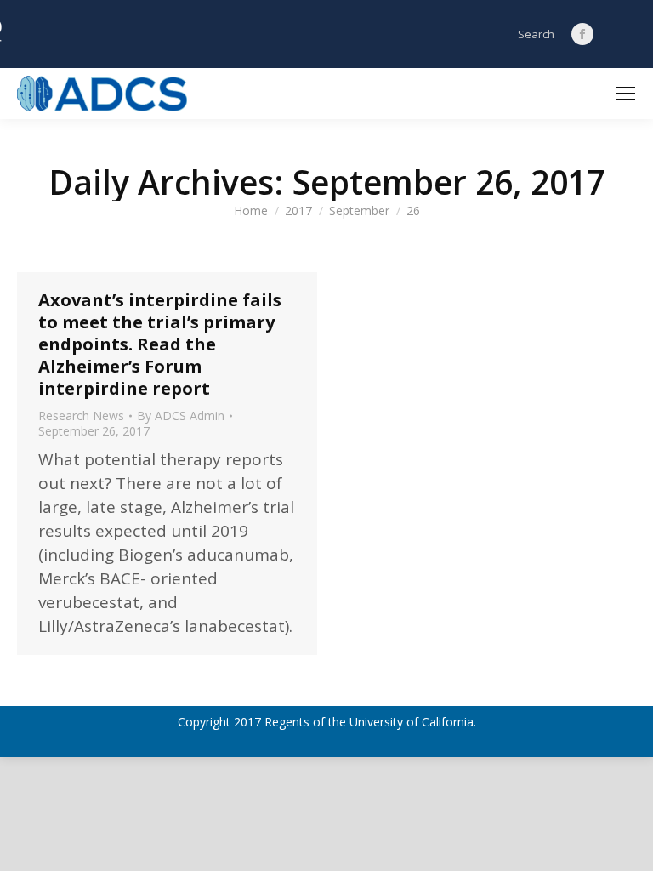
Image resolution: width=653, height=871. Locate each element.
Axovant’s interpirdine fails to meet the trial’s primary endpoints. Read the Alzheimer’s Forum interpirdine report (159, 344)
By (180, 416)
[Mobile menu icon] (626, 93)
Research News (81, 415)
